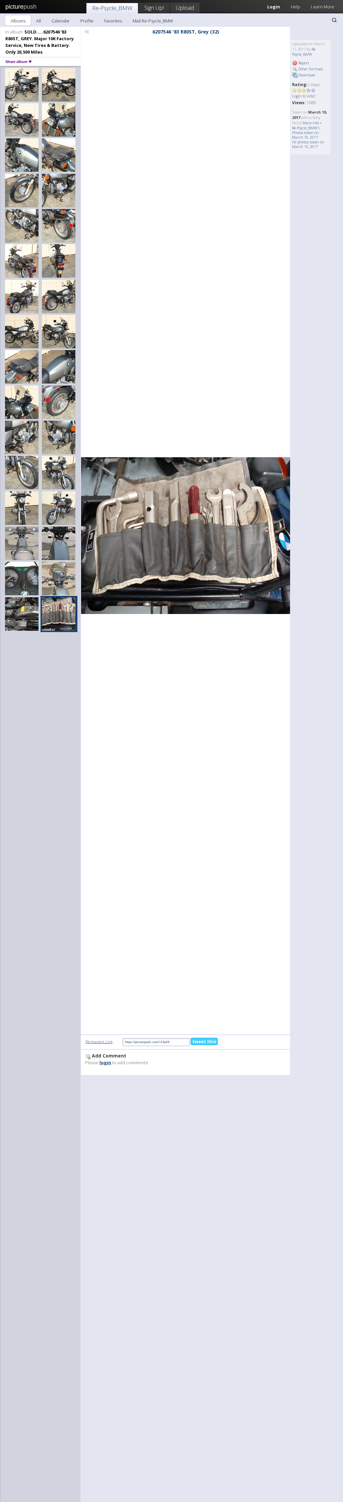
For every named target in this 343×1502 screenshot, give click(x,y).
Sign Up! (154, 7)
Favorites (113, 21)
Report (303, 62)
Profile (86, 21)
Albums (18, 21)
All (38, 21)
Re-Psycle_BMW (112, 8)
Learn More (322, 7)
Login (296, 95)
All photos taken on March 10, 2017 (308, 144)
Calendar (61, 21)
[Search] (334, 20)
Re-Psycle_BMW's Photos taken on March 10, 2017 (306, 132)
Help (295, 7)
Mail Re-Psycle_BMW (153, 21)
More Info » (312, 122)
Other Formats (310, 68)
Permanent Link (99, 1041)
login (105, 1063)
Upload (185, 7)
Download (306, 74)
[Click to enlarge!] (185, 535)
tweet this (204, 1041)
